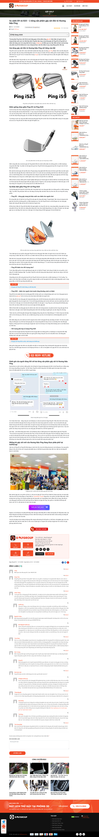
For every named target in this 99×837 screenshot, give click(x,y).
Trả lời (66, 569)
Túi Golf (28, 555)
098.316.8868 (81, 806)
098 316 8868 (69, 1)
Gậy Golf (54, 15)
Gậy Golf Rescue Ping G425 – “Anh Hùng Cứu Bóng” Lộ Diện (59, 793)
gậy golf (19, 296)
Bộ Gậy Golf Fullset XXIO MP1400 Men (84, 60)
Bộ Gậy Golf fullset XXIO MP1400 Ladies (84, 49)
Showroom (80, 1)
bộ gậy (36, 54)
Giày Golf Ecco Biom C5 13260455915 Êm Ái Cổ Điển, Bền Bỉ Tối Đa (84, 134)
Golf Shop (69, 6)
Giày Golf (15, 555)
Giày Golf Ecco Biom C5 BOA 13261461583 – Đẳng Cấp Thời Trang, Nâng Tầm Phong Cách (83, 169)
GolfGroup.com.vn (23, 834)
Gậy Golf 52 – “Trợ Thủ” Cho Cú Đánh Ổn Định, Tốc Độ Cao (59, 776)
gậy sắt (49, 39)
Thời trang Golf (28, 547)
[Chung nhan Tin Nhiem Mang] (86, 816)
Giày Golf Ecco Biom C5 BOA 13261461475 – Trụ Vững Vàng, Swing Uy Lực (84, 181)
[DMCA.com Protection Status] (75, 817)
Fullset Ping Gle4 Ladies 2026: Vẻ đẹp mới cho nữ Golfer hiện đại (83, 204)
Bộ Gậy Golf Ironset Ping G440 (84, 71)
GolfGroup (16, 29)
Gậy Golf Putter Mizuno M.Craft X (83, 83)
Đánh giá (49, 15)
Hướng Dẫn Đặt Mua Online (58, 829)
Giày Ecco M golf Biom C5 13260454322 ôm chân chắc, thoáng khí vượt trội (84, 145)
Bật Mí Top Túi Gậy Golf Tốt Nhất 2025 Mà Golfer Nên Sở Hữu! (18, 776)
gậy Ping (50, 51)
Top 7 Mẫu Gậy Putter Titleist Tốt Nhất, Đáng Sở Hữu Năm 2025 (39, 776)
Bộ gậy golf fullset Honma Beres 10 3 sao (84, 37)
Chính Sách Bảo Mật (56, 827)
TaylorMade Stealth (38, 496)
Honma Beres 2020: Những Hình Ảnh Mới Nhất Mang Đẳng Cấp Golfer (17, 794)
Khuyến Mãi (77, 6)
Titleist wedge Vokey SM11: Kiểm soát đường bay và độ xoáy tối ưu (84, 192)
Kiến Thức (85, 6)
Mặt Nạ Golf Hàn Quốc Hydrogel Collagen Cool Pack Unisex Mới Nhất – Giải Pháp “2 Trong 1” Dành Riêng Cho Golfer (84, 122)
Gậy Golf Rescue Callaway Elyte (83, 95)
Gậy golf (15, 547)
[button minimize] (67, 35)
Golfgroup (39, 43)
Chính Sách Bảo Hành (57, 819)
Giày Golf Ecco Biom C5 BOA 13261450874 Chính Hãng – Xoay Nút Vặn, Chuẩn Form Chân (84, 157)
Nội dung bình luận (14, 739)
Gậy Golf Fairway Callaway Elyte (83, 106)
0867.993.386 (50, 553)
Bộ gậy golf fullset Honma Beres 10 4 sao (84, 26)
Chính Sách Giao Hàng (57, 825)
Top (4, 830)
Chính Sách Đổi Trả (56, 821)
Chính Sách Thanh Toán (57, 823)
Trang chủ (63, 6)
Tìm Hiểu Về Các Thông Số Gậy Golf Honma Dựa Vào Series (38, 793)
